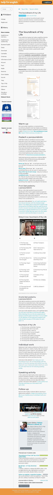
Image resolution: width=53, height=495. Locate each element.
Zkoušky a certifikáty (4, 93)
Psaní (2, 65)
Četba (2, 47)
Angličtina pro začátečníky (5, 40)
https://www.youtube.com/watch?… (36, 154)
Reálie (2, 68)
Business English (5, 44)
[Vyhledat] (10, 9)
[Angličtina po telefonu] (6, 117)
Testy (2, 80)
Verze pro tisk (44, 480)
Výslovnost (4, 86)
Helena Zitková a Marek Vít (34, 423)
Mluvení (3, 62)
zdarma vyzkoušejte (33, 417)
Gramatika (4, 53)
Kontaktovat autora (26, 448)
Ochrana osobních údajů (32, 492)
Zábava (3, 89)
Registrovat (4, 22)
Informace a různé (6, 59)
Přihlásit (3, 19)
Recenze (3, 71)
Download (4, 50)
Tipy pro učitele (33, 9)
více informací (32, 415)
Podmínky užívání (19, 492)
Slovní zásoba (5, 74)
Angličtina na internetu (4, 36)
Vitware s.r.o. (27, 490)
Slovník (3, 77)
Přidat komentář (24, 486)
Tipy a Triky (4, 83)
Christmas (3, 56)
